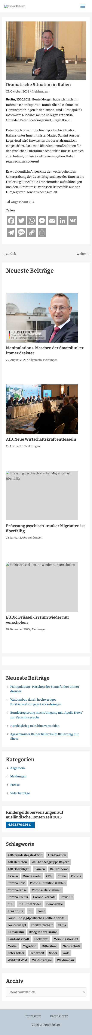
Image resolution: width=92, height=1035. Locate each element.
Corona (76, 876)
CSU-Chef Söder (30, 904)
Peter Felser (16, 953)
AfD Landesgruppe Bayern (50, 862)
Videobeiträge (20, 793)
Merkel (13, 946)
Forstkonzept (17, 925)
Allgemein (35, 359)
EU (30, 911)
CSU (10, 904)
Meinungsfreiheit (66, 939)
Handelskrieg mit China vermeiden (34, 726)
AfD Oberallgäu (18, 869)
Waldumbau (65, 960)
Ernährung (15, 911)
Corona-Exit (16, 883)
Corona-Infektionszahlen (48, 883)
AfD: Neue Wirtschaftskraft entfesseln (41, 439)
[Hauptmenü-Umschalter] (83, 6)
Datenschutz (59, 1016)
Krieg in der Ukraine (43, 932)
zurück (9, 253)
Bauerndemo (59, 869)
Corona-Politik (18, 897)
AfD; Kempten (17, 862)
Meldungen (40, 91)
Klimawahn (16, 932)
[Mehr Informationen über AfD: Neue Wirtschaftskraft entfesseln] (42, 409)
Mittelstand (50, 946)
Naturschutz (71, 946)
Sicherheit (37, 953)
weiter (83, 253)
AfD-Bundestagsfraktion (25, 855)
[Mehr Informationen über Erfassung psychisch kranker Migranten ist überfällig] (42, 495)
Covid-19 (67, 897)
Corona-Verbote (44, 897)
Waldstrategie (42, 960)
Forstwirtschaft (42, 925)
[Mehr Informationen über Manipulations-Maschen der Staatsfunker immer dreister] (42, 317)
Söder (53, 953)
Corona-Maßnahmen (47, 890)
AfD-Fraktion (56, 855)
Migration (29, 946)
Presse (15, 785)
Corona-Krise (17, 890)
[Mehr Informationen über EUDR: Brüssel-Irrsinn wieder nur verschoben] (42, 587)
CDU (49, 876)
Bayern (13, 876)
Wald (66, 953)
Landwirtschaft (18, 939)
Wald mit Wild (17, 960)
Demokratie (54, 904)
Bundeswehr (32, 876)
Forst (41, 911)
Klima (62, 925)
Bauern (39, 869)
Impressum (32, 1016)
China (62, 876)
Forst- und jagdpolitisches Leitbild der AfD (37, 918)
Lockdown (41, 939)
